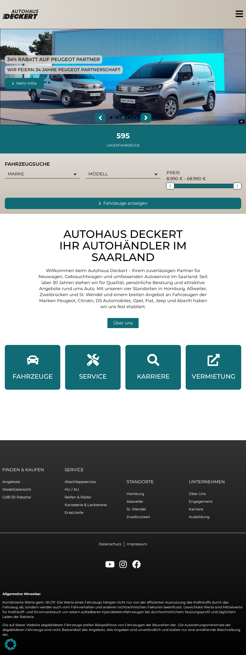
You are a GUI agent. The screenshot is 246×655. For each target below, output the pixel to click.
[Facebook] (136, 564)
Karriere (196, 509)
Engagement (201, 501)
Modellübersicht (16, 489)
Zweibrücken (138, 517)
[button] (75, 174)
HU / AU (72, 489)
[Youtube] (110, 564)
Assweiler (135, 501)
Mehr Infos (26, 83)
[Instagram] (123, 564)
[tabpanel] (123, 77)
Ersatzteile (74, 512)
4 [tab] (129, 118)
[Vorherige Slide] (100, 118)
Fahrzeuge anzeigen (125, 203)
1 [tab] (111, 118)
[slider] (170, 186)
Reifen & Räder (78, 497)
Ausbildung (199, 517)
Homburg (135, 493)
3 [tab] (123, 118)
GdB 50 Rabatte (16, 497)
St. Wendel (136, 509)
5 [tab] (135, 118)
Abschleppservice (80, 481)
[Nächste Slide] (146, 118)
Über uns (197, 493)
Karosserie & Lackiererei (86, 504)
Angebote (11, 481)
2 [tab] (117, 118)
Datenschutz (110, 544)
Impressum (137, 544)
